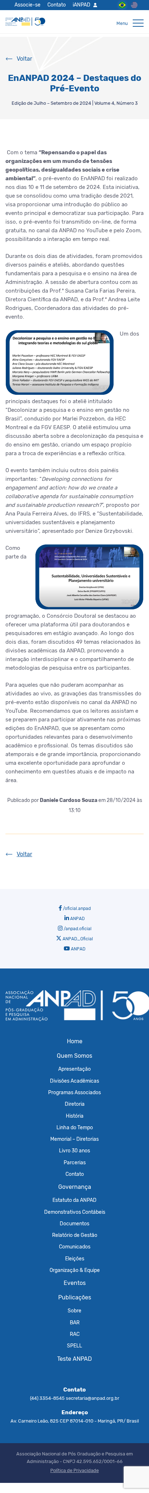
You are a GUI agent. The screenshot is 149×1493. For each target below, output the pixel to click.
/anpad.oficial (77, 928)
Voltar (24, 58)
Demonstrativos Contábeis (74, 1212)
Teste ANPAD (74, 1358)
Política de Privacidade (74, 1470)
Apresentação (74, 1069)
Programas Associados (74, 1092)
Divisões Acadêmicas (74, 1081)
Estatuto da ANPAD (74, 1200)
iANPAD (81, 5)
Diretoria (75, 1104)
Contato (56, 5)
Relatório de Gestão (74, 1235)
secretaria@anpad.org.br (92, 1398)
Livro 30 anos (74, 1150)
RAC (75, 1334)
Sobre (74, 1310)
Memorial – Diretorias (74, 1139)
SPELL (74, 1346)
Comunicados (74, 1247)
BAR (75, 1322)
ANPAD (77, 918)
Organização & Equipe (75, 1270)
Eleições (74, 1258)
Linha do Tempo (74, 1127)
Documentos (74, 1223)
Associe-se (27, 5)
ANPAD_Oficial (77, 938)
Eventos (75, 1283)
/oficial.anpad (76, 908)
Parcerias (75, 1162)
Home (74, 1041)
